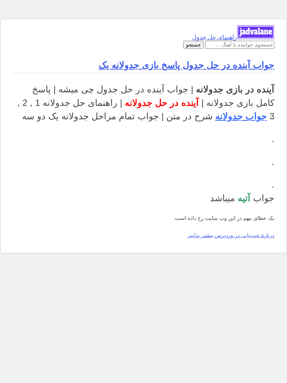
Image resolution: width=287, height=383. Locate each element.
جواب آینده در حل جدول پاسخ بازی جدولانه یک (186, 65)
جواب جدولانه (241, 116)
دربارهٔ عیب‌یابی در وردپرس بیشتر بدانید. (230, 235)
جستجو (193, 45)
